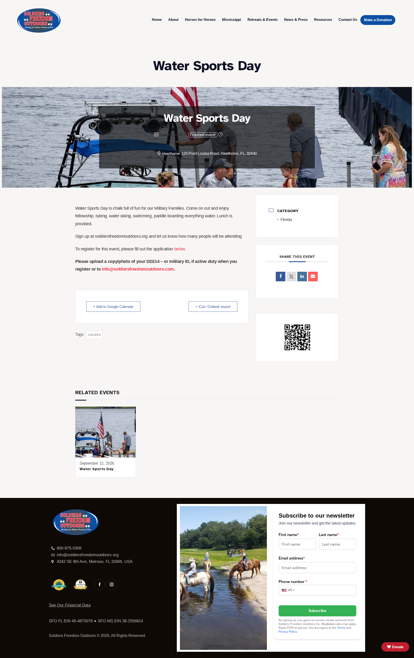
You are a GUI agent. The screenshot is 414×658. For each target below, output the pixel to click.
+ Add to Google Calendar (113, 307)
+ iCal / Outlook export (213, 307)
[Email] (313, 276)
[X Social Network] (291, 276)
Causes (94, 334)
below (179, 249)
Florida (286, 220)
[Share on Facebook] (280, 276)
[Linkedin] (302, 276)
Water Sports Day (96, 469)
